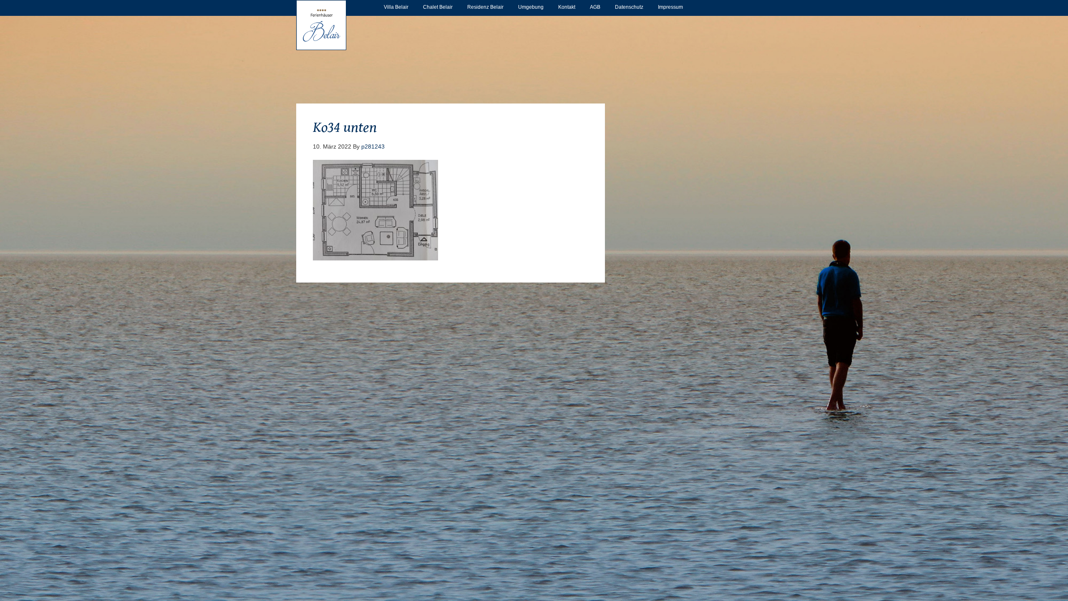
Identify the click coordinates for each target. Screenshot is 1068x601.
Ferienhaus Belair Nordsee (321, 25)
